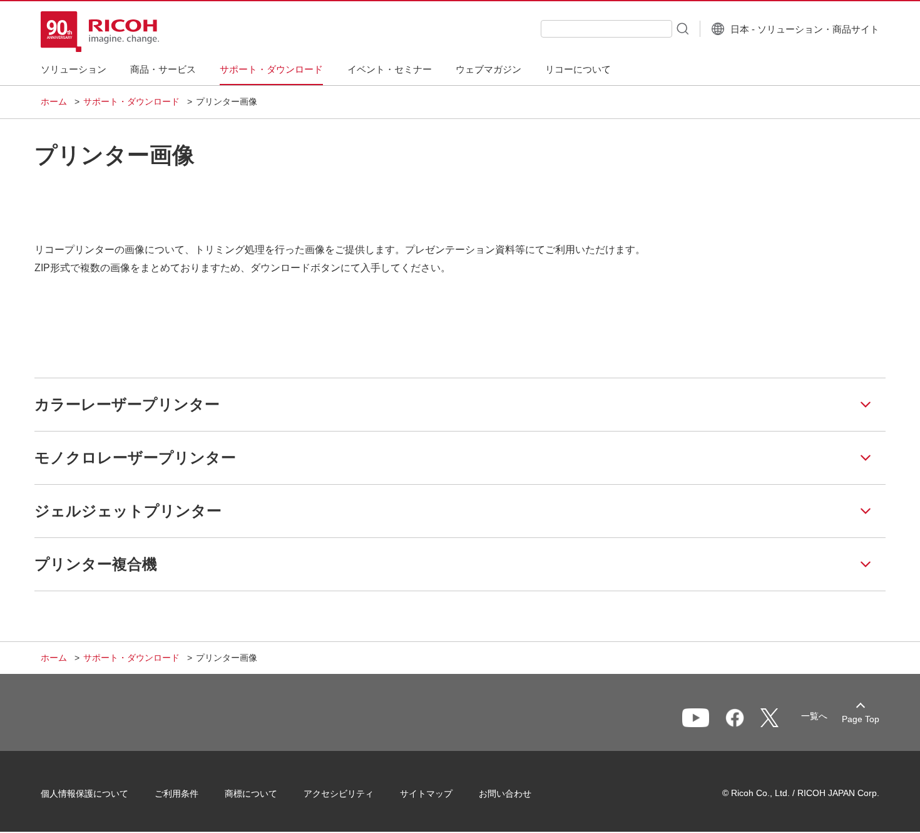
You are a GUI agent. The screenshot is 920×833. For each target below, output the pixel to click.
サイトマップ (426, 794)
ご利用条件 (176, 794)
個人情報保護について (84, 794)
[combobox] (606, 29)
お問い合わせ (505, 794)
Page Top (860, 719)
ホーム (54, 101)
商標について (251, 794)
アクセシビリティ (339, 794)
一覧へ (814, 716)
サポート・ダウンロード (131, 101)
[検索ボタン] (681, 28)
